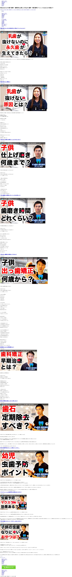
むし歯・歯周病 (4, 19)
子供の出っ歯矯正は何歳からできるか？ (8, 254)
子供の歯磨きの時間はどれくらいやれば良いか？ (10, 195)
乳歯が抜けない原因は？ (5, 81)
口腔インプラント (4, 25)
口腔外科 (3, 21)
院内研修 (3, 22)
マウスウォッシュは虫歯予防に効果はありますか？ (11, 492)
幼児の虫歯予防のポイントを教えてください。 (10, 447)
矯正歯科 (3, 23)
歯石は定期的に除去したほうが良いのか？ (9, 400)
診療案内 (3, 3)
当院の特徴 (3, 2)
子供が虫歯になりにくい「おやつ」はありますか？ (11, 521)
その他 (3, 26)
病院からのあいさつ (4, 1)
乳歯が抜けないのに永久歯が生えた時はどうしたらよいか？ (12, 28)
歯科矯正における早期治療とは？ (7, 347)
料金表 (3, 5)
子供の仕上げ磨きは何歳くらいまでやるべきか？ (10, 139)
